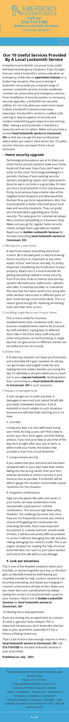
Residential (23, 692)
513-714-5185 (34, 22)
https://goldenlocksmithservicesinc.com (34, 684)
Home (10, 692)
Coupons (34, 696)
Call (35, 717)
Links (59, 700)
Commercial (38, 692)
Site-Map (49, 700)
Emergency (20, 696)
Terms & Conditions (17, 700)
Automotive (54, 692)
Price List (36, 700)
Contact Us (49, 696)
